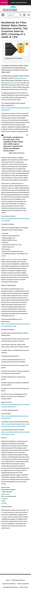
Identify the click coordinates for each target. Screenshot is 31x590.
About (8, 580)
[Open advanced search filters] (24, 15)
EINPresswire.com (19, 78)
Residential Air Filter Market (12, 82)
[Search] (20, 15)
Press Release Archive (18, 580)
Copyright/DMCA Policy (10, 587)
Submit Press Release (8, 583)
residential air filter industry (13, 259)
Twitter (3, 501)
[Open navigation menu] (2, 14)
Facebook (4, 498)
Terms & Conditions (23, 583)
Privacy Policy (23, 587)
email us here (5, 494)
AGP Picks (4, 2)
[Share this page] (29, 14)
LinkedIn (4, 503)
